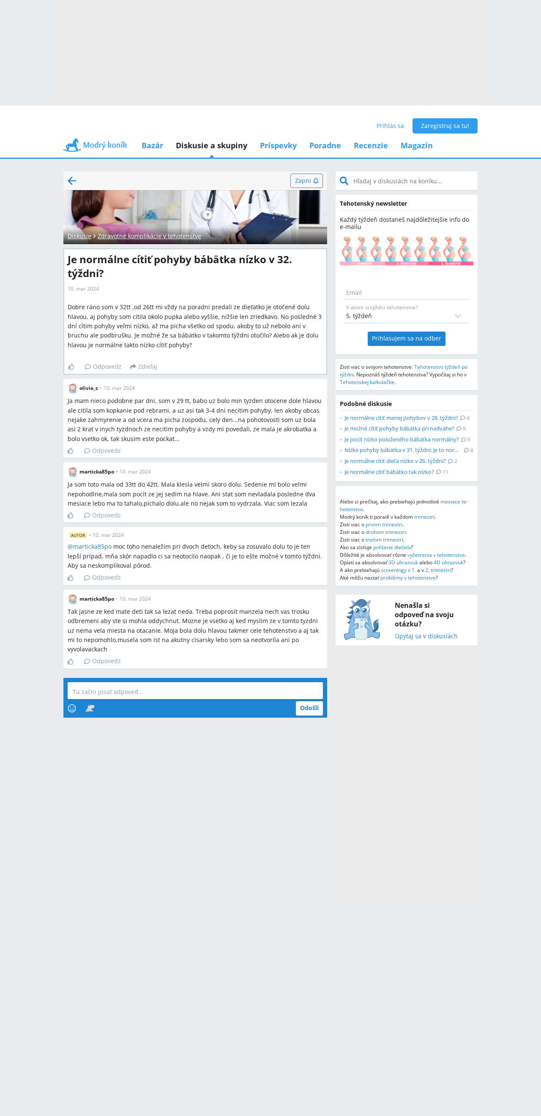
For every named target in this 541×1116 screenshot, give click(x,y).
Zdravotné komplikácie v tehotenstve (149, 236)
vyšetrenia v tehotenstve (436, 554)
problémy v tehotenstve (408, 577)
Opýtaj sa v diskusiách (426, 636)
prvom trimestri (384, 524)
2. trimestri (438, 570)
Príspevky (278, 145)
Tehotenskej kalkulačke (367, 382)
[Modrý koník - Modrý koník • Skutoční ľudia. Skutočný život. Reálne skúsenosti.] (95, 148)
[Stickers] (89, 708)
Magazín (417, 145)
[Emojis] (71, 708)
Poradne (325, 145)
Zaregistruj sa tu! (445, 126)
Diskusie (79, 236)
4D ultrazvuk (448, 562)
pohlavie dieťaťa (392, 547)
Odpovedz (107, 366)
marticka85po (92, 546)
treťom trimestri (384, 539)
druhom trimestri (386, 532)
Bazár (152, 145)
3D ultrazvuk (403, 562)
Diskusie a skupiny (211, 145)
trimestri (424, 516)
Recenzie (371, 145)
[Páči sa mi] (74, 367)
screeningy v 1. (398, 570)
